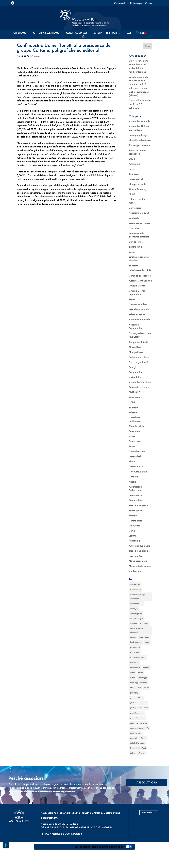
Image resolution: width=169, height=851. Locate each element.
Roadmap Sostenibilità (135, 326)
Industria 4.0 (135, 556)
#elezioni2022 (136, 603)
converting (134, 662)
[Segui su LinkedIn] (12, 3)
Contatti (148, 3)
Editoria (133, 412)
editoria (146, 667)
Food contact (135, 397)
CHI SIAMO (19, 33)
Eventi (132, 446)
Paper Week (135, 510)
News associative (138, 561)
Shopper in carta (137, 184)
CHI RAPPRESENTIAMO (46, 33)
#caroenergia (135, 589)
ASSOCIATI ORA (146, 782)
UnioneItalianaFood (138, 748)
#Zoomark (144, 623)
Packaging (134, 540)
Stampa (133, 515)
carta (147, 642)
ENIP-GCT (134, 392)
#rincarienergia (136, 618)
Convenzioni (135, 208)
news (131, 169)
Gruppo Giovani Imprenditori (137, 292)
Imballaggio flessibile (140, 270)
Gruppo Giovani (137, 285)
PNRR (132, 461)
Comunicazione (137, 451)
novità (146, 687)
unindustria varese (137, 743)
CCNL (132, 402)
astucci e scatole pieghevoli (136, 630)
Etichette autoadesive (140, 140)
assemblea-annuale (139, 309)
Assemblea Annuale (139, 121)
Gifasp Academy (138, 189)
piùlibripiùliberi (136, 697)
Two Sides (134, 174)
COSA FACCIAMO (76, 33)
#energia (133, 608)
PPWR (132, 194)
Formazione (135, 441)
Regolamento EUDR (139, 212)
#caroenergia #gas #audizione (137, 596)
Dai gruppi (134, 525)
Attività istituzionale (139, 319)
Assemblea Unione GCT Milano (139, 128)
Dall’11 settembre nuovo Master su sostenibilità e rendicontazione (138, 66)
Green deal (135, 456)
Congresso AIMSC (138, 342)
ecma (132, 252)
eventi (132, 672)
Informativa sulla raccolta (53, 846)
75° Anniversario (138, 471)
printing (133, 707)
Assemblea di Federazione (136, 488)
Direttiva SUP (136, 466)
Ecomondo (134, 431)
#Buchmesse (135, 584)
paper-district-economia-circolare (139, 234)
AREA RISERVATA (149, 812)
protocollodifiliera (137, 717)
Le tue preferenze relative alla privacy (99, 846)
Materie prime (136, 426)
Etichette (133, 265)
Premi (132, 299)
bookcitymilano (136, 642)
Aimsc (132, 436)
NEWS (128, 33)
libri (131, 687)
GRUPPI (98, 33)
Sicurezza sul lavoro (139, 223)
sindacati (133, 738)
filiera (140, 672)
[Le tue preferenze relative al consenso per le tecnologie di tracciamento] (6, 845)
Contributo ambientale (135, 419)
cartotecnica (135, 647)
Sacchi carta (135, 246)
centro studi (134, 652)
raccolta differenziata (138, 723)
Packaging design (138, 135)
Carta (132, 530)
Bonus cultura (136, 500)
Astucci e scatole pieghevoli (138, 151)
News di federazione (140, 566)
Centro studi (119, 3)
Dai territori (135, 571)
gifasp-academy (137, 314)
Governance (37, 56)
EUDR (132, 159)
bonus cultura (144, 637)
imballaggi (142, 677)
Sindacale (134, 218)
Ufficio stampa (135, 3)
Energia (133, 367)
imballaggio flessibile (138, 682)
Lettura (132, 535)
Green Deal (135, 347)
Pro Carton (144, 707)
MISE (139, 687)
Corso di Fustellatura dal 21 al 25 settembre (140, 104)
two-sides (134, 228)
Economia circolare (139, 387)
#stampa (133, 623)
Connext (133, 476)
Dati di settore (136, 241)
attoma (132, 637)
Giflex (132, 677)
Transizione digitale (139, 550)
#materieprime (136, 613)
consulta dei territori (138, 657)
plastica (133, 702)
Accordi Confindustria (140, 280)
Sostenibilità (135, 372)
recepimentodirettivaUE (139, 728)
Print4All (143, 702)
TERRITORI (112, 33)
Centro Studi (135, 520)
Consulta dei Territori (140, 275)
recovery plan (135, 733)
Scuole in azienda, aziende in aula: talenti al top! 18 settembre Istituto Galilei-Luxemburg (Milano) (139, 86)
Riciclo (132, 481)
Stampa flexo (136, 352)
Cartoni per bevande (140, 145)
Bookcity (133, 407)
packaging (134, 692)
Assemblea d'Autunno (140, 382)
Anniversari (135, 163)
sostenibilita (135, 377)
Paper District (136, 179)
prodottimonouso (136, 712)
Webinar (141, 753)
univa (132, 753)
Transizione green (138, 505)
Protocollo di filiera (139, 357)
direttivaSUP (135, 667)
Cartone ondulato (138, 304)
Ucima (142, 738)
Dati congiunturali (138, 362)
